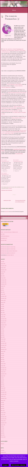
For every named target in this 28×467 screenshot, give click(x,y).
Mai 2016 (2, 406)
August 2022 (3, 271)
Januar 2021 (3, 294)
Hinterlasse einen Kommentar (6, 190)
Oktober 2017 (3, 371)
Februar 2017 (3, 388)
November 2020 (3, 298)
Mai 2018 (2, 357)
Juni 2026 (2, 261)
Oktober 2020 (3, 300)
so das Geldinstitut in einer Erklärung (14, 84)
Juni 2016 (2, 404)
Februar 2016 (3, 412)
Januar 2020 (3, 316)
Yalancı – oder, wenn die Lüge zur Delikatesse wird (9, 232)
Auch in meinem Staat (11, 246)
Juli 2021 (2, 288)
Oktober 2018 (3, 347)
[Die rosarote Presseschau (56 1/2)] (19, 165)
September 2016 (3, 398)
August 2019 (3, 326)
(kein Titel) (2, 234)
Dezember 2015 (3, 416)
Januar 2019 (3, 341)
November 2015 (3, 418)
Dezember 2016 (3, 392)
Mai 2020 (2, 308)
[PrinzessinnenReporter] (11, 4)
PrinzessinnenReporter (10, 2)
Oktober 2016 (3, 396)
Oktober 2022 (3, 267)
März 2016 (2, 410)
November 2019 (3, 320)
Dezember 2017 (3, 367)
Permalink (10, 188)
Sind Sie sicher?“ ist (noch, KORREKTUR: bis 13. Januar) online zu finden (13, 132)
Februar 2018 (3, 363)
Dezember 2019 (3, 318)
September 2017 (3, 373)
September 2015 (3, 422)
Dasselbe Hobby (3, 240)
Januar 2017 (3, 390)
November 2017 (3, 369)
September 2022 (3, 269)
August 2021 (3, 286)
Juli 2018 (2, 353)
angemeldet (7, 211)
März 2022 (2, 275)
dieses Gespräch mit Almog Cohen (18, 117)
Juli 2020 (2, 304)
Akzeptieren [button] (5, 465)
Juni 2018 (2, 355)
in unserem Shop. (19, 153)
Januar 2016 (3, 414)
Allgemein (2, 443)
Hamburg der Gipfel (7, 200)
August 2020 (3, 302)
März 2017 (2, 386)
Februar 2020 (3, 314)
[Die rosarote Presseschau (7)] (7, 178)
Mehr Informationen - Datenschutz (18, 465)
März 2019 (2, 337)
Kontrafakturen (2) (4, 238)
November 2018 (3, 345)
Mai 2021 (2, 290)
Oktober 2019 (3, 322)
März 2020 (2, 312)
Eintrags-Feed (3, 452)
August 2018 (3, 351)
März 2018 (2, 361)
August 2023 (3, 263)
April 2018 (2, 359)
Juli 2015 (2, 426)
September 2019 (3, 324)
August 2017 (3, 375)
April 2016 (2, 408)
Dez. (2, 16)
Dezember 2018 (3, 343)
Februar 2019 (3, 339)
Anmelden (2, 450)
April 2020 (2, 310)
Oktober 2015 (3, 420)
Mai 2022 (2, 273)
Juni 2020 (2, 306)
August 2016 (3, 400)
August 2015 (3, 424)
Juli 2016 (2, 402)
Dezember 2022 (3, 265)
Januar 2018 (3, 365)
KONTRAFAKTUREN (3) (5, 236)
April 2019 (2, 335)
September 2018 (3, 349)
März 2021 (2, 292)
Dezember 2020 (3, 296)
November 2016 (3, 394)
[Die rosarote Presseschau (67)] (7, 165)
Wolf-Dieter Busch (4, 246)
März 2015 (2, 435)
